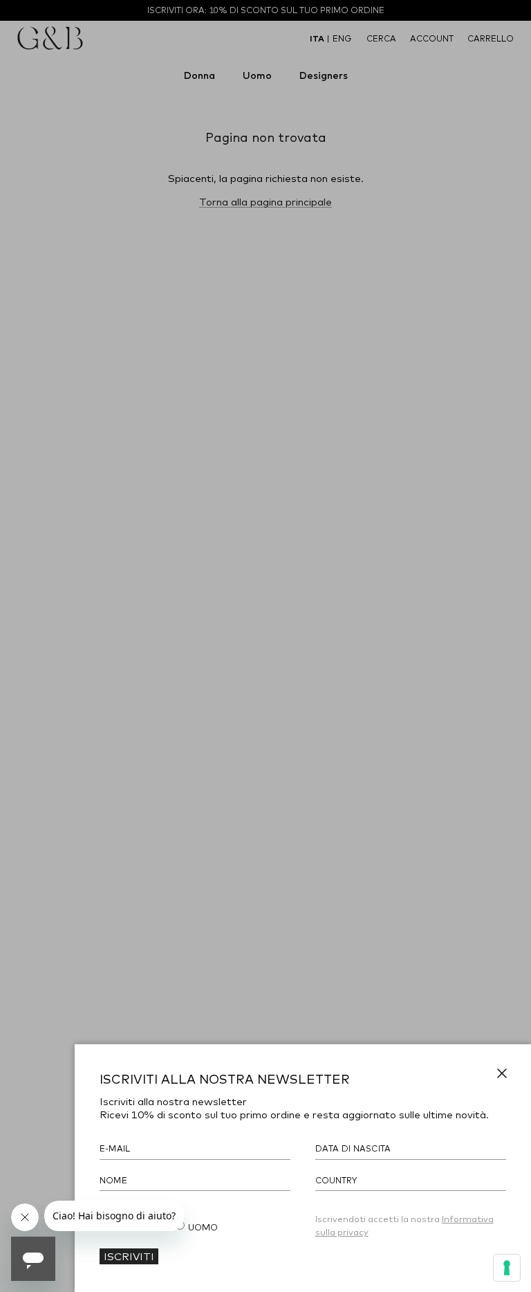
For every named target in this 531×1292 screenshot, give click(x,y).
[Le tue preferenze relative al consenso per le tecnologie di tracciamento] (507, 1268)
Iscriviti (129, 1256)
